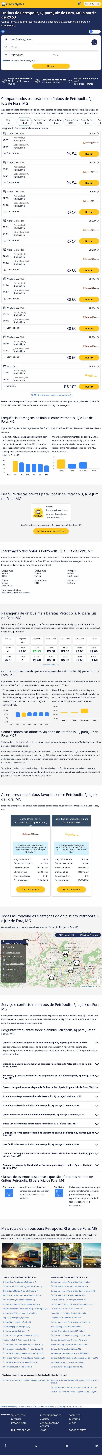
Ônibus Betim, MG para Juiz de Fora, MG (68, 1295)
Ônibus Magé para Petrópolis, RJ (16, 1326)
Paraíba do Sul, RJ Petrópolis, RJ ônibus (19, 1340)
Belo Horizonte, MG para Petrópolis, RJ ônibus (22, 1295)
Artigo (72, 1423)
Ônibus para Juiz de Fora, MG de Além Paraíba (70, 1282)
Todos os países (77, 1430)
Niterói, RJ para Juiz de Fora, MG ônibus (67, 1331)
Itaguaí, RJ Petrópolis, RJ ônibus (15, 1317)
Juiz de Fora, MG (90, 935)
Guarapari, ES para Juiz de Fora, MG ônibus (69, 1313)
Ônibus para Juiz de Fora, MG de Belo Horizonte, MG (73, 1291)
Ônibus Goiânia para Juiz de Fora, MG (67, 1308)
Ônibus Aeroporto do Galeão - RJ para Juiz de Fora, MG (74, 1392)
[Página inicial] (12, 4)
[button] (65, 953)
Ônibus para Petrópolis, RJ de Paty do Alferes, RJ (22, 1344)
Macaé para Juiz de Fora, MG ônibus (66, 1326)
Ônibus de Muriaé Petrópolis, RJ (15, 1331)
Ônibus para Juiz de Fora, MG (70, 1406)
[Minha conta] (78, 3)
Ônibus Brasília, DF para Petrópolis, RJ (18, 1300)
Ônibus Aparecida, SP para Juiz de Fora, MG (69, 1286)
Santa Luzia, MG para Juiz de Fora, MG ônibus (70, 1353)
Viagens (44, 1430)
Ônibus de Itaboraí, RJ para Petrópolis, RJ (19, 1313)
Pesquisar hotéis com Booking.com (20, 60)
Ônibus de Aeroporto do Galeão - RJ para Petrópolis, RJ (25, 1380)
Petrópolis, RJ (67, 935)
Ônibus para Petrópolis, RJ (45, 1406)
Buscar (89, 153)
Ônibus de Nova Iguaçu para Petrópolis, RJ (20, 1335)
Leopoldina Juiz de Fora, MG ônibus (66, 1317)
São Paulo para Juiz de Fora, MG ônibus (67, 1362)
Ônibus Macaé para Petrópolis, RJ (16, 1322)
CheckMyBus (5, 1406)
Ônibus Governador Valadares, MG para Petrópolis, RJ (25, 1308)
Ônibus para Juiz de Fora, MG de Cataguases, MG (71, 1304)
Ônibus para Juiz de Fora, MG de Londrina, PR (70, 1322)
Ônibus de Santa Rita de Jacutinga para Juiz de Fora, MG (74, 1358)
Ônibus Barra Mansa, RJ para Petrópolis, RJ (20, 1291)
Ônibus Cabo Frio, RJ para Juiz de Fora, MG (69, 1300)
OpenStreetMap (87, 986)
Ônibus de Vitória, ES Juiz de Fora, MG (67, 1367)
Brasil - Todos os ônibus (22, 1406)
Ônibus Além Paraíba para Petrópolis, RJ (19, 1282)
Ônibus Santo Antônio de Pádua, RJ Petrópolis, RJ (23, 1353)
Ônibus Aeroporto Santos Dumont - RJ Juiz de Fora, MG (74, 1387)
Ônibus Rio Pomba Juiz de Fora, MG (66, 1349)
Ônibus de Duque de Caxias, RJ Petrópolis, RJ (21, 1304)
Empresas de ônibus (21, 1430)
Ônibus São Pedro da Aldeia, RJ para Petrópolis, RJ (23, 1358)
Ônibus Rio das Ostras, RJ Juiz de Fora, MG (69, 1340)
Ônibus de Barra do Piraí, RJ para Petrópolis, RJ (22, 1286)
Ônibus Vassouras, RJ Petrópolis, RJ (17, 1367)
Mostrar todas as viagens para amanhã (52, 395)
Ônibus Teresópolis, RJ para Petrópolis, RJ (20, 1362)
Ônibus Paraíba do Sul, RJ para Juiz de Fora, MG (71, 1335)
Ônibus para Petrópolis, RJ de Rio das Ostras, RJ (22, 1349)
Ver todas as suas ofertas (51, 531)
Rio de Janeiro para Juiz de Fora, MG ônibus (69, 1344)
